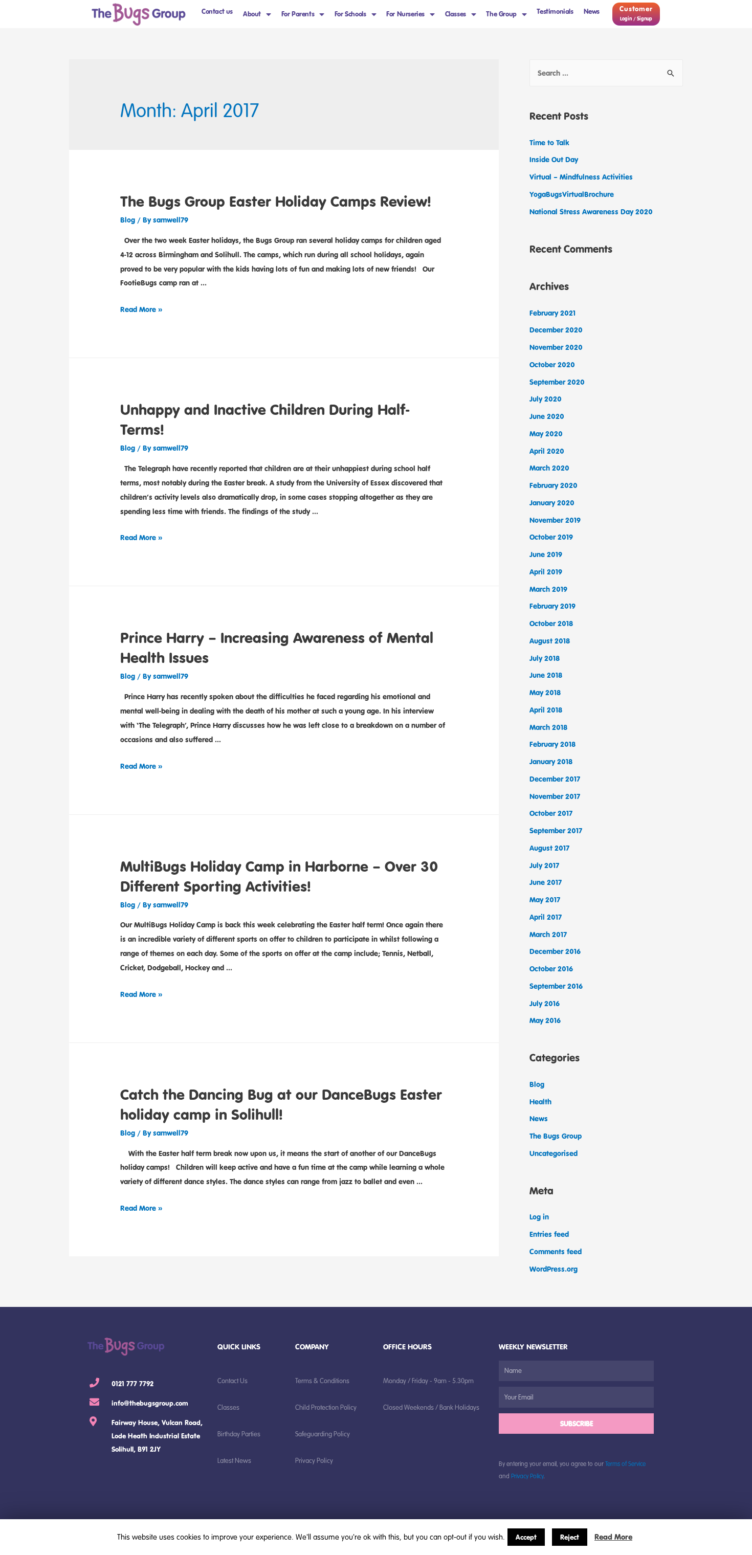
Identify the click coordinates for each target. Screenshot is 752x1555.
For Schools (350, 13)
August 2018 (549, 641)
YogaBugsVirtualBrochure (571, 194)
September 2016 (556, 986)
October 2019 (551, 537)
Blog (127, 220)
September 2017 (555, 830)
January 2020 (551, 502)
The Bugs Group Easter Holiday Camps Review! (275, 201)
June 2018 (545, 675)
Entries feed (549, 1234)
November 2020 (556, 347)
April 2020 (546, 451)
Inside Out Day (553, 159)
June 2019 (545, 554)
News (592, 11)
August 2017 (549, 848)
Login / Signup (636, 18)
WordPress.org (553, 1269)
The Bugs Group (555, 1136)
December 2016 (555, 951)
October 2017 (550, 813)
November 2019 (555, 520)
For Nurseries (405, 13)
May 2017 (544, 899)
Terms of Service (625, 1463)
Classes (455, 13)
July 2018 (544, 658)
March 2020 (549, 468)
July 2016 (544, 1003)
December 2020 (556, 330)
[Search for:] (606, 73)
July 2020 (545, 399)
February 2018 (552, 744)
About (252, 13)
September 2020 (557, 382)
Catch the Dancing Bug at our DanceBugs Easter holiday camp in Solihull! (281, 1104)
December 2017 (554, 779)
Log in (539, 1216)
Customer (636, 8)
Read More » (141, 309)
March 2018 (548, 727)
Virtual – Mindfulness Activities (581, 177)
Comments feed (555, 1251)
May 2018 (545, 692)
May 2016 (545, 1020)
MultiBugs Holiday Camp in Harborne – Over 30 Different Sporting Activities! (279, 876)
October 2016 (551, 968)
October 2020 (552, 364)
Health (540, 1101)
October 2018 (551, 623)
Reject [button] (569, 1537)
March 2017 (548, 934)
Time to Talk (549, 142)
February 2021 (552, 313)
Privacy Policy (527, 1476)
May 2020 (546, 433)
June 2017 (545, 882)
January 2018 (550, 761)
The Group (501, 13)
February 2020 (553, 485)
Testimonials (555, 11)
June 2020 (546, 416)
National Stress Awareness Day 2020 (591, 211)
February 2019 (552, 606)
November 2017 (554, 796)
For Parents (298, 13)
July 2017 (544, 865)
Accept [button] (526, 1537)
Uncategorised (553, 1153)
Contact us (217, 11)
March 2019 (548, 589)
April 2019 (545, 571)
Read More (613, 1536)
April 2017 (545, 917)
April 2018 (545, 710)
